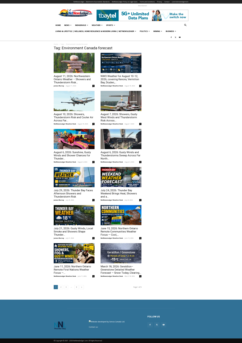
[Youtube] (180, 37)
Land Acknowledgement (180, 2)
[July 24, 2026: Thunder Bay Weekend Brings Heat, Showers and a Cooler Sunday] (121, 177)
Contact (167, 2)
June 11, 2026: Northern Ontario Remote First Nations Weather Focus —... (72, 269)
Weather (96, 25)
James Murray (59, 86)
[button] (185, 25)
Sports (109, 25)
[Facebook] (171, 37)
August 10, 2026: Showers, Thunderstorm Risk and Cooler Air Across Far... (73, 117)
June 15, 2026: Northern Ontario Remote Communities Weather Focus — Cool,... (119, 231)
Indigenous (80, 25)
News (66, 25)
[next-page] (82, 287)
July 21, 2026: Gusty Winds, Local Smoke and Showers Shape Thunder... (73, 231)
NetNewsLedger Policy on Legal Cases (124, 2)
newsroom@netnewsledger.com (112, 327)
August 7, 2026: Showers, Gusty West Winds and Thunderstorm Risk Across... (119, 117)
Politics (144, 31)
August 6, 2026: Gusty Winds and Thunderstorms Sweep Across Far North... (120, 155)
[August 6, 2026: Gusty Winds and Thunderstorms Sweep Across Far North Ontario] (121, 139)
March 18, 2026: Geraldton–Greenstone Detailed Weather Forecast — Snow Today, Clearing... (121, 269)
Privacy (159, 2)
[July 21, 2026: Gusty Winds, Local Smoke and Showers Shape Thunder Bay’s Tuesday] (74, 215)
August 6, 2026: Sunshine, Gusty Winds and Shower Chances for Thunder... (72, 155)
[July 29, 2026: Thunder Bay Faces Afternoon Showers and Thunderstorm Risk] (74, 177)
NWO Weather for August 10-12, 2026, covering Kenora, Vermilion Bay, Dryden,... (120, 79)
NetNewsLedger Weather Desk (112, 86)
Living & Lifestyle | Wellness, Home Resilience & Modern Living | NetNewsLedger (94, 31)
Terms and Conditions (147, 2)
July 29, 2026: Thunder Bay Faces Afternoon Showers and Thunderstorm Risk (73, 193)
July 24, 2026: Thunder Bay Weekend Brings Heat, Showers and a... (119, 193)
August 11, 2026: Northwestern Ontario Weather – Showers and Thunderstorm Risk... (72, 79)
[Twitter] (175, 37)
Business (170, 31)
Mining (156, 31)
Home (58, 25)
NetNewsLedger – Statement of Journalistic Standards (91, 2)
